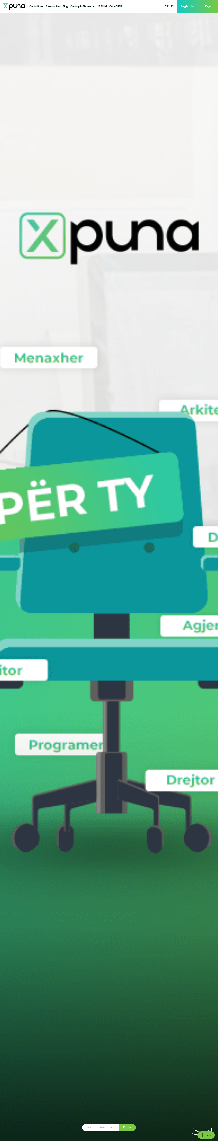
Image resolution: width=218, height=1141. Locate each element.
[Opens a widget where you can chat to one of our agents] (206, 1135)
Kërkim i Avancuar (109, 6)
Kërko (127, 1127)
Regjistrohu (187, 6)
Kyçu (208, 6)
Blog (65, 6)
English (169, 6)
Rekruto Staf (53, 6)
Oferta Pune (36, 6)
